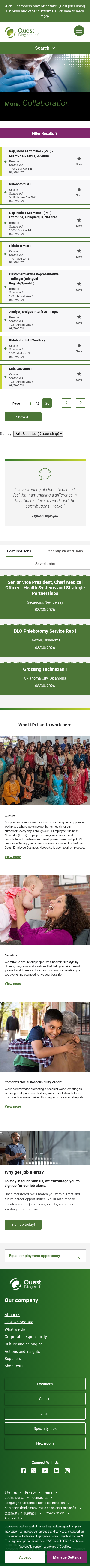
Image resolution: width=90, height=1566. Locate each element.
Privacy (30, 1492)
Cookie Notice (14, 1497)
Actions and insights (22, 1351)
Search (42, 48)
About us (12, 1314)
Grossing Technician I (45, 669)
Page (16, 403)
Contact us (40, 1497)
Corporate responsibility (26, 1336)
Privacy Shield (54, 1513)
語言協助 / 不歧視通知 (20, 1513)
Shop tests (14, 1365)
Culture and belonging (24, 1344)
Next (80, 403)
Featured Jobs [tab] (19, 551)
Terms (48, 1492)
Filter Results (43, 133)
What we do (15, 1329)
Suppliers (13, 1358)
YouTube (45, 1470)
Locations (45, 1383)
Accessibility (13, 1518)
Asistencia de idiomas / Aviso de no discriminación (40, 1508)
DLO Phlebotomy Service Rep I (45, 631)
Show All (23, 416)
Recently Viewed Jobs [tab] (64, 551)
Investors (45, 1413)
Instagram (67, 1470)
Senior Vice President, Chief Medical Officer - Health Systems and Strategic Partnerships (45, 587)
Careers (45, 1398)
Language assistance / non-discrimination (35, 1502)
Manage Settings (67, 1557)
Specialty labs (45, 1428)
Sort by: (6, 433)
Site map (11, 1492)
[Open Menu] (79, 30)
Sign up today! (23, 1224)
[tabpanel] (45, 632)
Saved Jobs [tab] (45, 563)
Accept (25, 1557)
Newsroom (45, 1443)
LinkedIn (56, 1470)
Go (47, 403)
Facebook (23, 1470)
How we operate (19, 1321)
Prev (66, 403)
